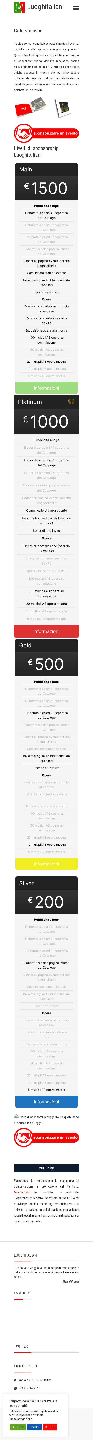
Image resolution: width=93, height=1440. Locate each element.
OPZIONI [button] (34, 1427)
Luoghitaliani (45, 6)
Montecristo (22, 1192)
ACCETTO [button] (17, 1427)
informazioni (46, 388)
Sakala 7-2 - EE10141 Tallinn (34, 1380)
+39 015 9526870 (28, 1388)
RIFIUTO (50, 1427)
